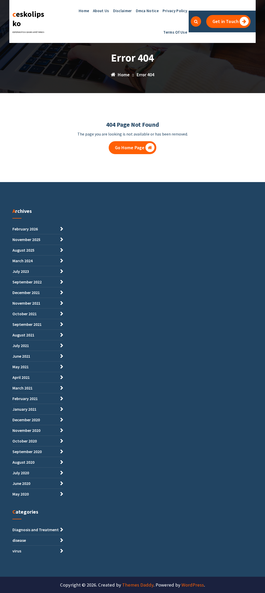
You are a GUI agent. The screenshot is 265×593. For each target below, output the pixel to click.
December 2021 (26, 292)
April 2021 (21, 377)
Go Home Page (130, 148)
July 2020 (20, 472)
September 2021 (27, 324)
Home (84, 10)
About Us (101, 10)
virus (16, 550)
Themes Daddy (137, 585)
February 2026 (25, 228)
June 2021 (21, 356)
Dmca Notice (147, 10)
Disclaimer (122, 10)
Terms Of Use (175, 32)
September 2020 (27, 451)
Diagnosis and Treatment (35, 529)
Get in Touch (225, 21)
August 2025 (23, 250)
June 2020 (21, 483)
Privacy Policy (175, 10)
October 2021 (24, 313)
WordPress (192, 585)
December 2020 (26, 419)
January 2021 (24, 409)
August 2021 (23, 334)
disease (19, 540)
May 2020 (20, 494)
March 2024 (22, 260)
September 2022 (27, 281)
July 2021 (20, 345)
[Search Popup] (196, 21)
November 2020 (26, 430)
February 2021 (25, 398)
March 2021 (22, 388)
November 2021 (26, 303)
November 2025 (26, 239)
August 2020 (23, 462)
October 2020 (24, 441)
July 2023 (20, 271)
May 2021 (20, 366)
